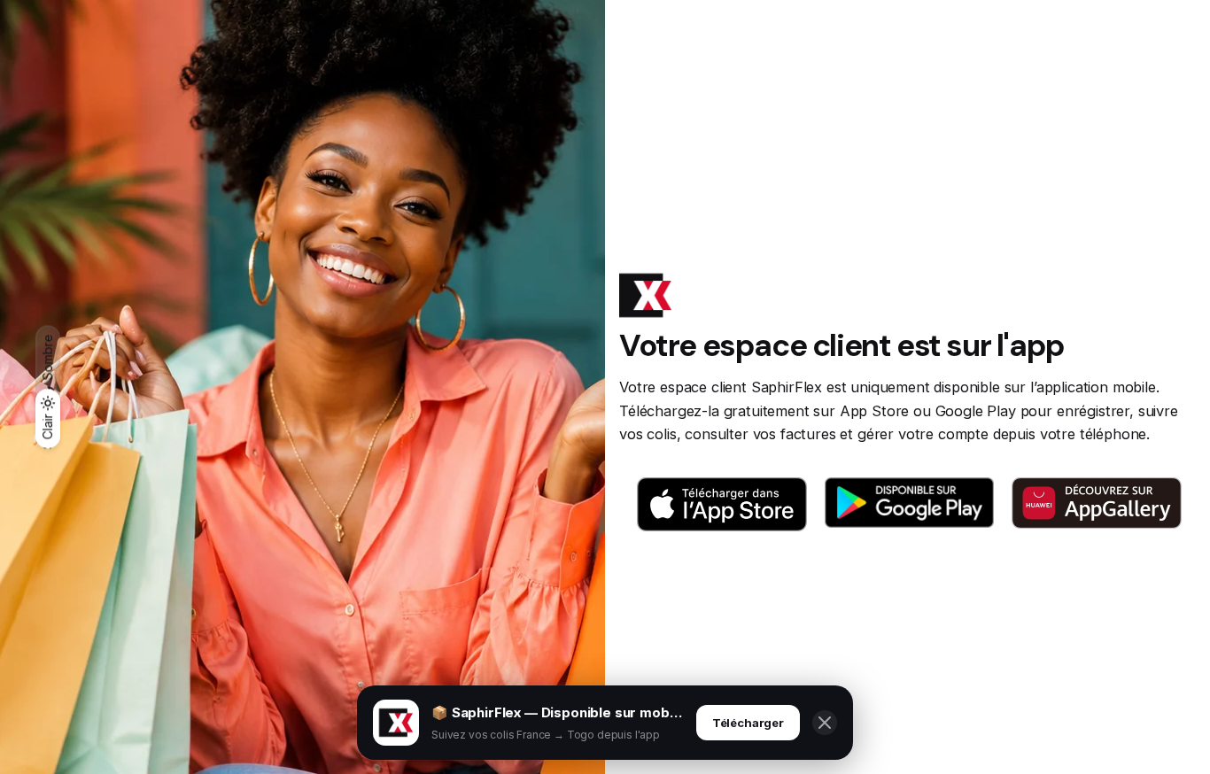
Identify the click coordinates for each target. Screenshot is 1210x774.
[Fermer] (824, 722)
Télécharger (748, 723)
